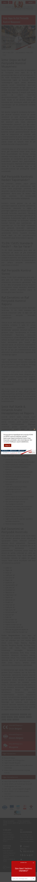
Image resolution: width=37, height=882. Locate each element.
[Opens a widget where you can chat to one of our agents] (23, 870)
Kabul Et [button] (7, 445)
